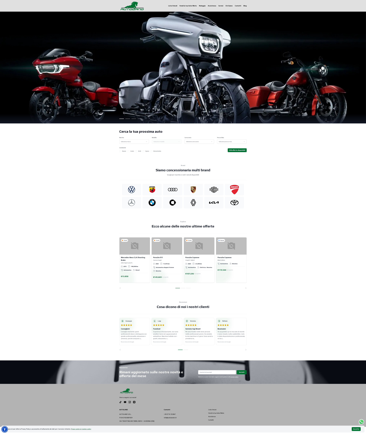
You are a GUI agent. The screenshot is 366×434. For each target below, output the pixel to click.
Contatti (238, 6)
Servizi (220, 6)
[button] (4, 429)
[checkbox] (120, 151)
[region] (183, 263)
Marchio (121, 137)
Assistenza (212, 6)
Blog (245, 6)
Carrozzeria (188, 137)
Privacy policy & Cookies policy (81, 429)
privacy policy (234, 377)
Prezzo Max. (220, 137)
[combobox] (134, 141)
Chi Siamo (229, 6)
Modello (154, 137)
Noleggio (202, 6)
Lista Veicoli (172, 6)
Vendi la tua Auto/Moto (188, 6)
